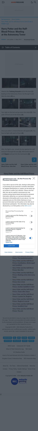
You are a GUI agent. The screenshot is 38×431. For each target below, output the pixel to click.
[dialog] (19, 215)
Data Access (19, 252)
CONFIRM (11, 245)
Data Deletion (8, 252)
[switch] (30, 216)
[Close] (34, 179)
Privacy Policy (29, 252)
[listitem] (19, 211)
